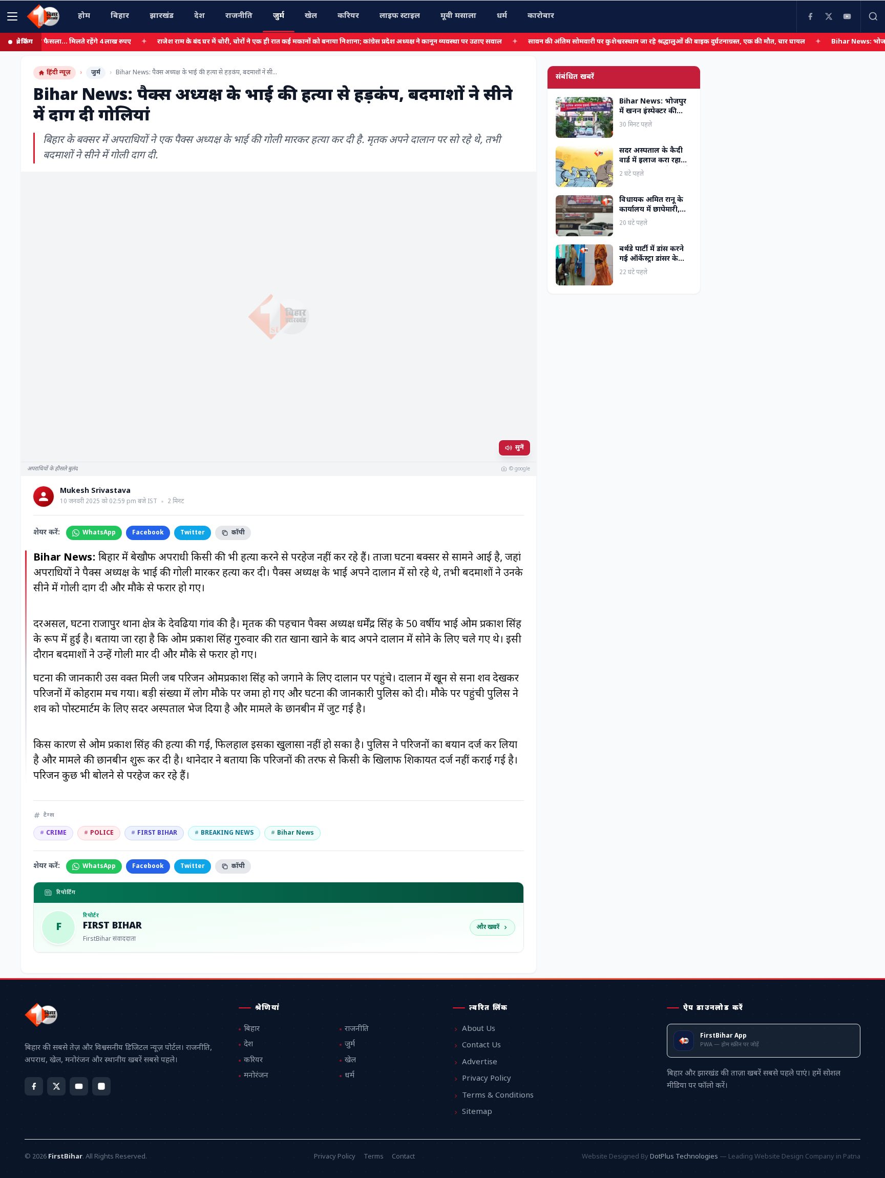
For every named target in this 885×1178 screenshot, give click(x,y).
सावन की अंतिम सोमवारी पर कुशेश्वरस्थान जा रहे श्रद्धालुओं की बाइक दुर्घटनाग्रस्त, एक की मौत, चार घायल (630, 41)
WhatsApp (99, 533)
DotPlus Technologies (684, 1156)
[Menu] (12, 16)
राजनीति (357, 1029)
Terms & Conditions (498, 1096)
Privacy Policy (486, 1079)
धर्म (349, 1076)
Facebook (148, 533)
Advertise (479, 1062)
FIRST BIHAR (154, 833)
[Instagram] (101, 1086)
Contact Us (481, 1045)
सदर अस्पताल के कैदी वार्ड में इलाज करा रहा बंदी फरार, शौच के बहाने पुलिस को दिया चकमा (654, 165)
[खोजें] (872, 16)
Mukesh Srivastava (95, 491)
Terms (374, 1156)
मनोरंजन (256, 1076)
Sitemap (477, 1112)
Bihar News (292, 833)
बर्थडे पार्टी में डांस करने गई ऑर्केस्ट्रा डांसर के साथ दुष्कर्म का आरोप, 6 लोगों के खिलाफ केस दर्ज (655, 264)
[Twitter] (828, 16)
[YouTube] (847, 16)
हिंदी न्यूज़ (59, 73)
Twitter (192, 533)
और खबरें (487, 927)
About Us (478, 1029)
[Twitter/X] (56, 1086)
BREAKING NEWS (224, 833)
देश (248, 1044)
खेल (350, 1060)
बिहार (252, 1029)
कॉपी (238, 533)
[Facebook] (810, 16)
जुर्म (95, 73)
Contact (403, 1156)
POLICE (99, 833)
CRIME (53, 833)
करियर (253, 1060)
